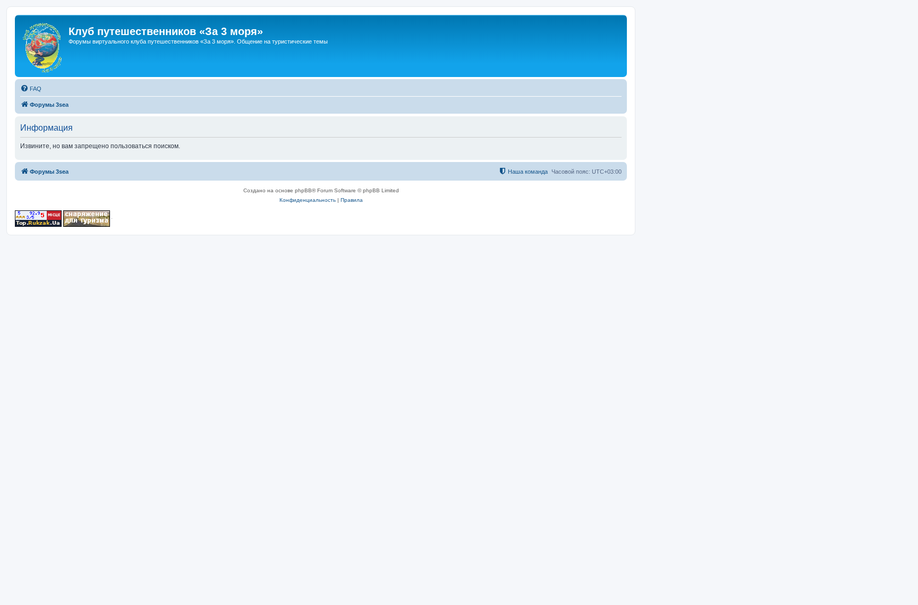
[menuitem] (30, 88)
